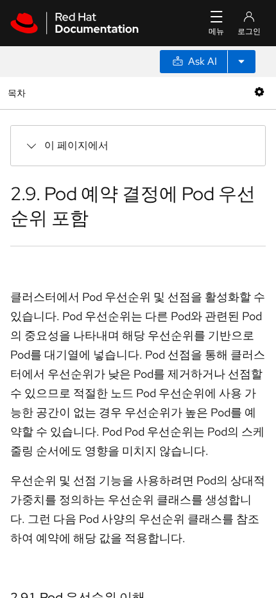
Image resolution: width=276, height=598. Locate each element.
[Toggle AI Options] (241, 61)
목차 (18, 93)
